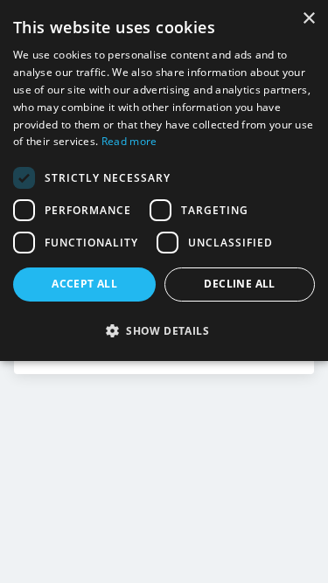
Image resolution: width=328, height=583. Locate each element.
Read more (129, 141)
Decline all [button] (239, 283)
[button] (164, 330)
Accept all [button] (84, 283)
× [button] (308, 18)
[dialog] (164, 180)
